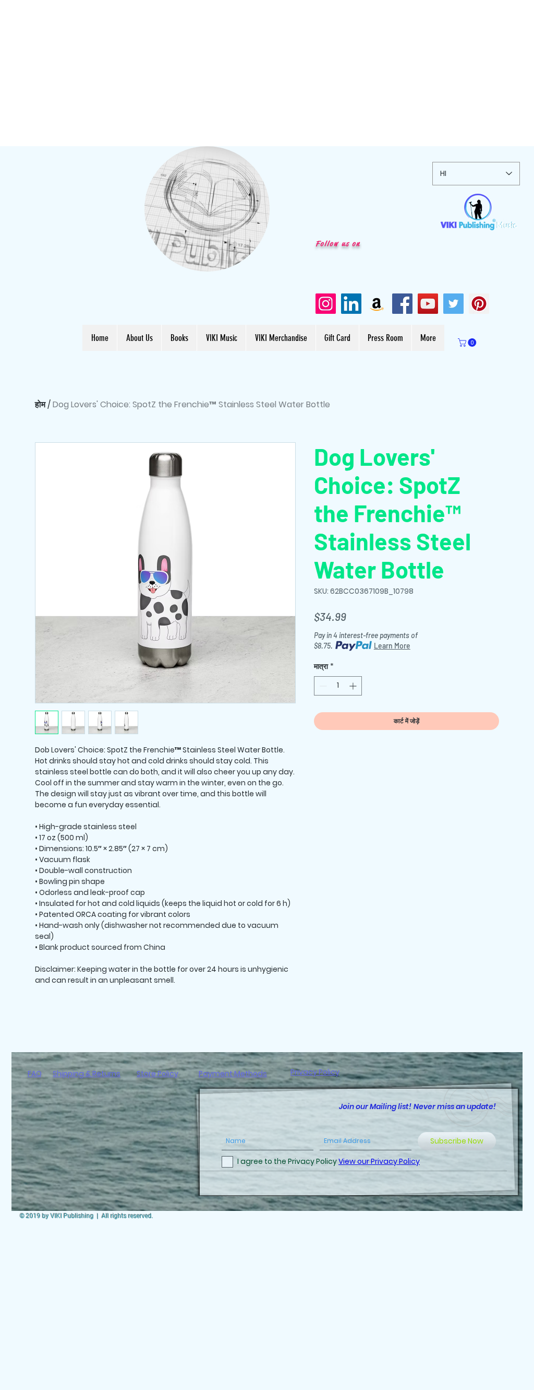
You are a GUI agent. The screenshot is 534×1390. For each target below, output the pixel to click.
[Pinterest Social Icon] (479, 303)
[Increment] (353, 686)
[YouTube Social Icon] (428, 303)
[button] (256, 260)
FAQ (35, 1073)
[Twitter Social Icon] (453, 303)
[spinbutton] (338, 686)
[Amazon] (377, 303)
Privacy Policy (314, 1072)
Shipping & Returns (86, 1073)
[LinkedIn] (351, 303)
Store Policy (157, 1073)
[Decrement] (322, 686)
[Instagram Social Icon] (325, 303)
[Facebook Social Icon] (402, 303)
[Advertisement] (267, 73)
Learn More (392, 645)
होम (40, 404)
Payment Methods (233, 1073)
